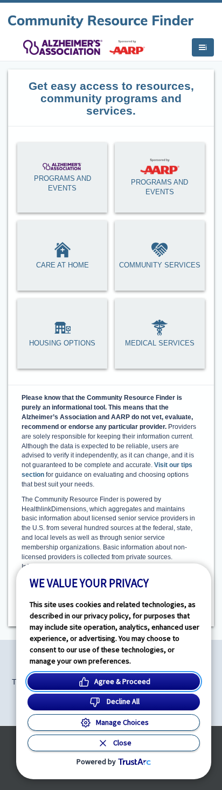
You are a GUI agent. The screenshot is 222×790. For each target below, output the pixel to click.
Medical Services (160, 343)
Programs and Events (62, 183)
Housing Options (62, 343)
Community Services (159, 265)
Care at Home (62, 265)
